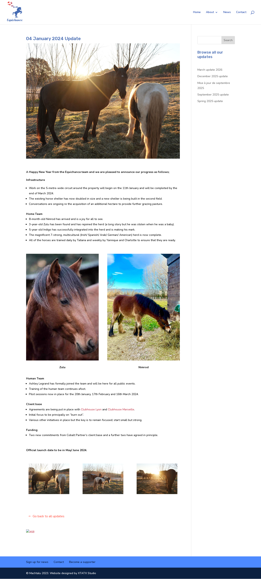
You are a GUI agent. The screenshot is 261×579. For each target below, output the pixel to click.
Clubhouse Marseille (121, 409)
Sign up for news (37, 562)
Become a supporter (82, 562)
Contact (241, 12)
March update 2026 (209, 70)
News (227, 12)
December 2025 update (212, 76)
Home (197, 12)
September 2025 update (213, 95)
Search (228, 40)
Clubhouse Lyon (91, 409)
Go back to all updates (48, 516)
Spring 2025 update (210, 101)
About (210, 12)
